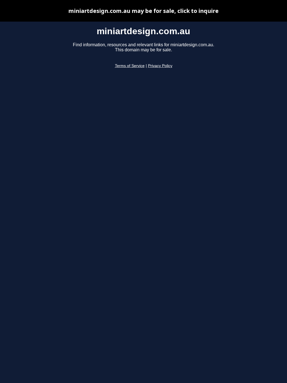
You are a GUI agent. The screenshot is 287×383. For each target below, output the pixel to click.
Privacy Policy (160, 66)
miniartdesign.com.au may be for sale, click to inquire (143, 11)
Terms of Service (130, 66)
